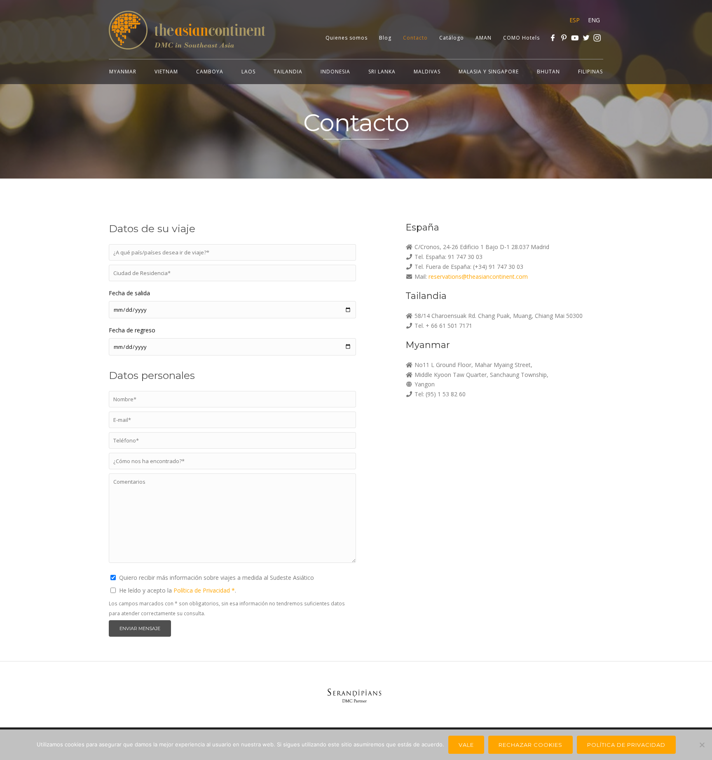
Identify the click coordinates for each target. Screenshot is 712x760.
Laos (248, 71)
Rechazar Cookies (530, 744)
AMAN (483, 37)
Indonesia (335, 71)
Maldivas (427, 71)
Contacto (415, 37)
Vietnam (166, 71)
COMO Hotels (521, 37)
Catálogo (451, 37)
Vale (466, 744)
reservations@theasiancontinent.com (478, 276)
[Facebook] (553, 38)
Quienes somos (347, 37)
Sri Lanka (382, 71)
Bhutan (548, 71)
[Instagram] (597, 38)
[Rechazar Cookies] (702, 745)
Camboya (209, 71)
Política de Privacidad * (204, 590)
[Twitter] (586, 38)
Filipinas (590, 71)
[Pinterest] (564, 38)
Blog (385, 37)
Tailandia (288, 71)
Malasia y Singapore (489, 71)
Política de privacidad (626, 744)
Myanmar (122, 71)
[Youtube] (575, 38)
